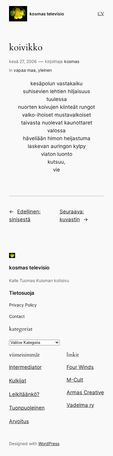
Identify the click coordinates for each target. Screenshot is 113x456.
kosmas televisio (47, 13)
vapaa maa (25, 70)
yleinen (45, 70)
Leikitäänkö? (24, 394)
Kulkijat (17, 381)
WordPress (48, 443)
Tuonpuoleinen (27, 408)
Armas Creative (85, 392)
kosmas (71, 61)
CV (101, 14)
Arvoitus (19, 421)
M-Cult (75, 380)
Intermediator (25, 367)
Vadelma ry (80, 405)
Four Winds (80, 367)
